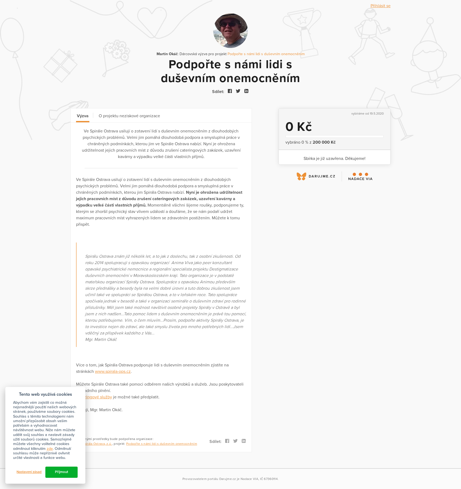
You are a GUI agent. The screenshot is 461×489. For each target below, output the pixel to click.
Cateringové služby (94, 397)
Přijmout (61, 472)
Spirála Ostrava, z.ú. (97, 444)
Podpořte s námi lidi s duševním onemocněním (266, 54)
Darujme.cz (227, 479)
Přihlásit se (381, 6)
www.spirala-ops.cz (113, 371)
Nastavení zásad (29, 472)
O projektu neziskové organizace (129, 116)
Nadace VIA (249, 479)
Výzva (83, 116)
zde (50, 448)
